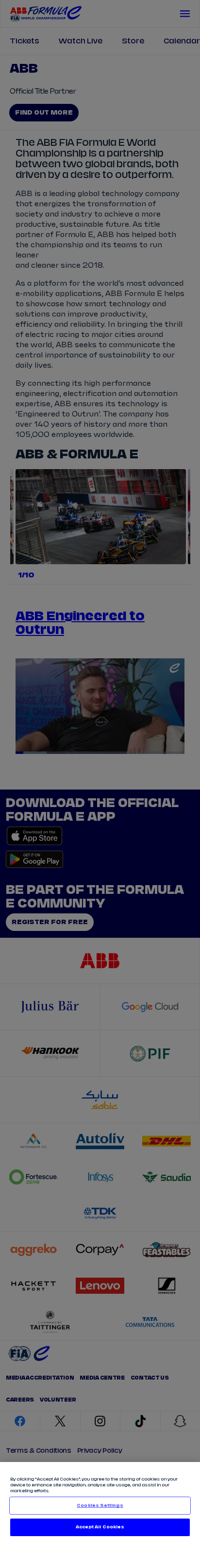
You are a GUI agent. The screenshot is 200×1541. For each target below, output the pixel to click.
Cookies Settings (100, 1505)
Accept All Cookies (100, 1527)
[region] (100, 1501)
